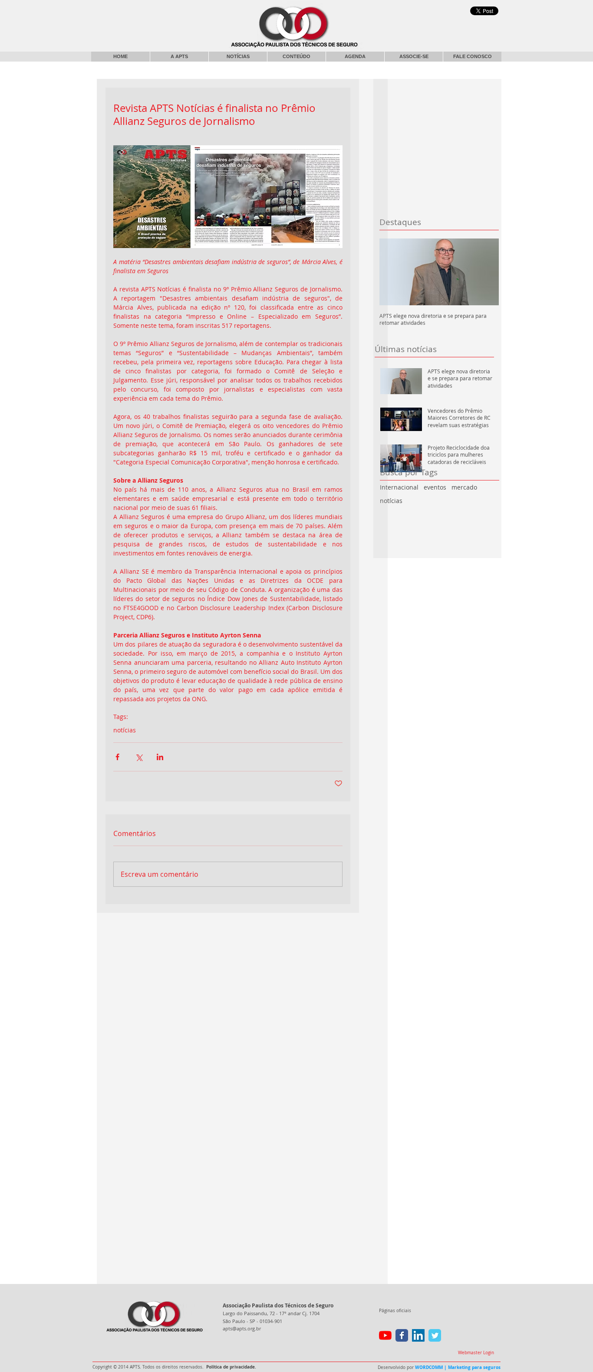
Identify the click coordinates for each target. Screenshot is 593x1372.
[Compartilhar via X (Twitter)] (139, 757)
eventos (435, 487)
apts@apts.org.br (242, 1328)
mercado (464, 487)
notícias (391, 501)
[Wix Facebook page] (401, 1335)
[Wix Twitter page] (434, 1335)
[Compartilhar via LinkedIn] (160, 757)
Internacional (399, 487)
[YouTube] (385, 1335)
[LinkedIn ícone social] (418, 1335)
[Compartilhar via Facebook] (117, 757)
